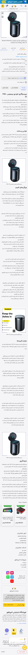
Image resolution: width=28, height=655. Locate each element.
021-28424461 (8, 605)
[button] (26, 36)
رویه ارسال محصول (22, 536)
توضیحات (23, 88)
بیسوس (17, 464)
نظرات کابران (5, 88)
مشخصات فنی (14, 88)
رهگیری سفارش (22, 553)
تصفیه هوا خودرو (3, 50)
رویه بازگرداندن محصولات (20, 543)
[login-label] (2, 6)
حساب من (24, 550)
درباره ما (24, 563)
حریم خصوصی (23, 540)
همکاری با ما (23, 565)
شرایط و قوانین (22, 538)
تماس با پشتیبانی (22, 555)
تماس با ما (24, 567)
